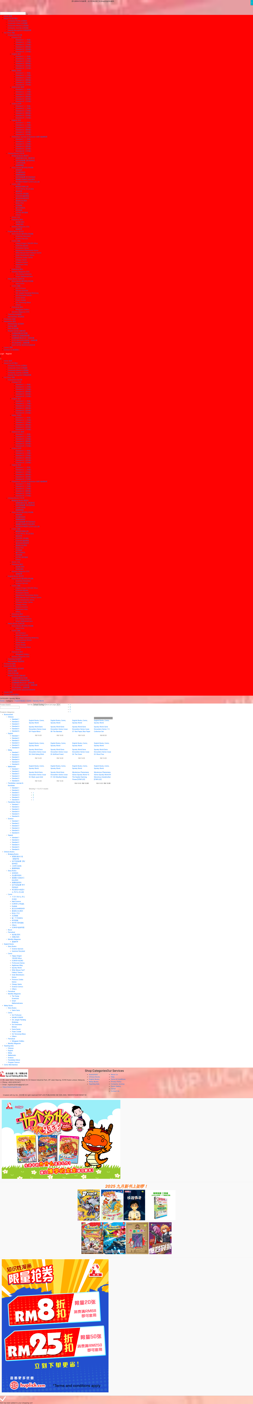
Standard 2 (15, 722)
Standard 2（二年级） (24, 42)
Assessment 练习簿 (15, 35)
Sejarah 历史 (16, 120)
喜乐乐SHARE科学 (22, 198)
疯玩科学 (19, 191)
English (10, 733)
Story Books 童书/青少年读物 (22, 168)
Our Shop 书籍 (9, 33)
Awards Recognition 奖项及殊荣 (19, 30)
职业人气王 (20, 203)
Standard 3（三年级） (24, 44)
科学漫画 (19, 210)
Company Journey (118, 1084)
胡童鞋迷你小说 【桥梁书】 (25, 158)
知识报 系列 (20, 222)
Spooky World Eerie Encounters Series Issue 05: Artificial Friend (59, 752)
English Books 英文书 (16, 231)
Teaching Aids (9, 1046)
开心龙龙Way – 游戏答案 (20, 343)
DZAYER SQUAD (22, 246)
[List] (64, 705)
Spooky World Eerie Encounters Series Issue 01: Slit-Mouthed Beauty (59, 774)
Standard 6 (15, 731)
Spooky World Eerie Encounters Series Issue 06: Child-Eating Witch (37, 752)
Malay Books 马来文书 (16, 279)
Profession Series (22, 248)
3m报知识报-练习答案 (20, 333)
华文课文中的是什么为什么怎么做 (28, 182)
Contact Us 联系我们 (11, 350)
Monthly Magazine (14, 939)
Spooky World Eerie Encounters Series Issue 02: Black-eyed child (37, 774)
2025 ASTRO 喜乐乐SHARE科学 (23, 345)
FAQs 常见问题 (13, 328)
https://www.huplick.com (11, 1087)
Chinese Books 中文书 (16, 153)
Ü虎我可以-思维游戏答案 (21, 336)
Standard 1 (15, 719)
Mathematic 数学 (18, 87)
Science (10, 819)
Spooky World (38, 701)
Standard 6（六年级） (24, 52)
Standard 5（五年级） (24, 49)
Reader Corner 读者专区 (17, 331)
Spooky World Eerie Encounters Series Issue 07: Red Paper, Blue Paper (81, 729)
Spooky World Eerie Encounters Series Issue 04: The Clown (80, 752)
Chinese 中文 (16, 37)
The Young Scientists (24, 274)
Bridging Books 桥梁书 (20, 156)
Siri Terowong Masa (23, 302)
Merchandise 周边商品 (16, 317)
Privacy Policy (116, 1082)
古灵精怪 (19, 205)
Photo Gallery (116, 1086)
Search (3, 710)
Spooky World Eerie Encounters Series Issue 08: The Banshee (59, 729)
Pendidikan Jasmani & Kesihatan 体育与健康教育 (29, 137)
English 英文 (16, 54)
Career (113, 1089)
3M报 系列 (19, 224)
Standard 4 (15, 726)
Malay (10, 750)
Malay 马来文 (17, 70)
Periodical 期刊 (17, 220)
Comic (29, 701)
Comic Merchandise (11, 1065)
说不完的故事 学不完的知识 (25, 177)
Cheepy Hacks (21, 260)
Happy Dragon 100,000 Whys (27, 243)
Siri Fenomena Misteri (24, 295)
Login (2, 354)
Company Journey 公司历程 (18, 28)
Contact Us (115, 1091)
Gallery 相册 (12, 326)
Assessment (8, 714)
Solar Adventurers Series (25, 255)
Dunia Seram (20, 298)
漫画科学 (19, 229)
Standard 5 (15, 729)
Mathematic (12, 767)
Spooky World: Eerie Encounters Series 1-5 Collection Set (101, 729)
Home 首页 (8, 16)
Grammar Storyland (23, 236)
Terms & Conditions (118, 1079)
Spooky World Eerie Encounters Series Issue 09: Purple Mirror (37, 729)
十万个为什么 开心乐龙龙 (25, 189)
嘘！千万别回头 (17, 918)
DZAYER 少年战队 (22, 194)
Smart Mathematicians (24, 276)
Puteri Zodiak (21, 300)
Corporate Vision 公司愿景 (17, 23)
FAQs (113, 1077)
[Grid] (61, 705)
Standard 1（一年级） (24, 40)
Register (9, 354)
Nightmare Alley (22, 265)
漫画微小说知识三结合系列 (25, 179)
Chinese (11, 717)
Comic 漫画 (16, 184)
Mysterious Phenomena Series (27, 250)
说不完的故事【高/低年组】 (25, 160)
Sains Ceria (20, 283)
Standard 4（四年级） (24, 47)
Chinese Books (9, 852)
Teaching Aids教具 (15, 314)
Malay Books (8, 1006)
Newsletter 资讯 (10, 321)
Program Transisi (14, 1062)
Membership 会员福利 (16, 324)
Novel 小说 (16, 217)
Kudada (14, 906)
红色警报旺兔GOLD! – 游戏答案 (23, 338)
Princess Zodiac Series (24, 257)
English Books (20, 701)
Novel (10, 930)
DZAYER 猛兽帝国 (22, 196)
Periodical (11, 932)
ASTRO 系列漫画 (22, 212)
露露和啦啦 (20, 165)
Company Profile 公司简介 (17, 21)
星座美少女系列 (21, 201)
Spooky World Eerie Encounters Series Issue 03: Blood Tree (102, 752)
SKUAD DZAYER (22, 291)
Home (2, 701)
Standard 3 (15, 724)
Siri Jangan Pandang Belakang (27, 293)
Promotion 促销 (9, 319)
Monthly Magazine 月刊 (20, 227)
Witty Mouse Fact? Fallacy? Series (28, 253)
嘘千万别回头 (20, 208)
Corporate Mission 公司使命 (18, 26)
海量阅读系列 (20, 175)
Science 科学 (16, 104)
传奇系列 (19, 170)
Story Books (12, 871)
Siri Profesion (21, 288)
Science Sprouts (22, 239)
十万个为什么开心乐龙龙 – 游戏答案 (24, 340)
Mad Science (16, 901)
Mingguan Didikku (22, 309)
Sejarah (10, 835)
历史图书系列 (20, 172)
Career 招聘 (8, 347)
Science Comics (22, 262)
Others (18, 215)
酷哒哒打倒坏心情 (22, 186)
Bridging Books (13, 854)
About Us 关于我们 (11, 18)
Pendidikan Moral (14, 802)
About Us (114, 1074)
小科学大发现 (20, 163)
